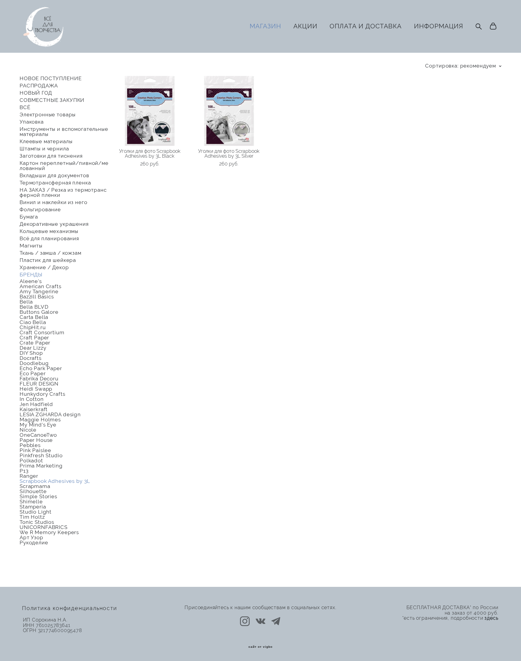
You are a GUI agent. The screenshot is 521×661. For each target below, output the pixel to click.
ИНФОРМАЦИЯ (438, 26)
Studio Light (36, 512)
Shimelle (31, 501)
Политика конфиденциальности (69, 608)
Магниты (31, 245)
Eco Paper (33, 373)
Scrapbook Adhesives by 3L (55, 481)
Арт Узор (31, 537)
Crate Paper (35, 342)
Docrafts (31, 358)
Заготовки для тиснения (51, 156)
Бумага (29, 216)
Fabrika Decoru (39, 378)
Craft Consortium (42, 332)
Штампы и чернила (44, 148)
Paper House (36, 440)
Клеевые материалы (46, 141)
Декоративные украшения (54, 224)
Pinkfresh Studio (41, 455)
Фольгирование (40, 209)
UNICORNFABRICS (44, 527)
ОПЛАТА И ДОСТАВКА (366, 26)
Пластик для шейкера (48, 260)
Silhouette (33, 491)
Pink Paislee (35, 450)
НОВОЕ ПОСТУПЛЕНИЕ (50, 78)
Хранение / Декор (44, 267)
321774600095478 (60, 630)
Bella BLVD (34, 307)
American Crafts (41, 286)
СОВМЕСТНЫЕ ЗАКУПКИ (52, 100)
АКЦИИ (305, 26)
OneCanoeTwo (38, 435)
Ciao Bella (33, 322)
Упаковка (32, 121)
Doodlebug (34, 363)
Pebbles (30, 445)
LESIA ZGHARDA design (50, 414)
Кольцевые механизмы (49, 231)
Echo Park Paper (41, 368)
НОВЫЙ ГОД (36, 93)
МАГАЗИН (265, 26)
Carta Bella (34, 317)
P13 (24, 471)
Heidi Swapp (36, 389)
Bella (26, 301)
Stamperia (33, 506)
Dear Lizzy (33, 348)
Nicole (28, 430)
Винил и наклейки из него (53, 202)
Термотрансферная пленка (55, 182)
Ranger (29, 476)
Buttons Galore (39, 312)
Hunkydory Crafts (42, 394)
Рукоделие (34, 542)
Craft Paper (34, 337)
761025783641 (53, 625)
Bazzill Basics (37, 296)
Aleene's (31, 281)
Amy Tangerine (39, 291)
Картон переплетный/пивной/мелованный (64, 166)
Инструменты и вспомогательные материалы (64, 132)
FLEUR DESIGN (39, 383)
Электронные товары (48, 114)
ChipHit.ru (33, 327)
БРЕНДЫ (31, 274)
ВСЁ (25, 107)
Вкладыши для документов (54, 175)
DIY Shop (31, 353)
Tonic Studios (37, 522)
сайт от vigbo (260, 646)
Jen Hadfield (36, 404)
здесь (491, 618)
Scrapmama (35, 486)
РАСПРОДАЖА (39, 85)
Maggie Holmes (40, 419)
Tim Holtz (32, 517)
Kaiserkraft (34, 409)
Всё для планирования (49, 238)
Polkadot (31, 460)
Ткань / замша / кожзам (50, 253)
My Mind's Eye (38, 424)
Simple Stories (38, 496)
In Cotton (32, 399)
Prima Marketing (41, 465)
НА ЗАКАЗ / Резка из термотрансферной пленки (63, 192)
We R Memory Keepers (49, 532)
